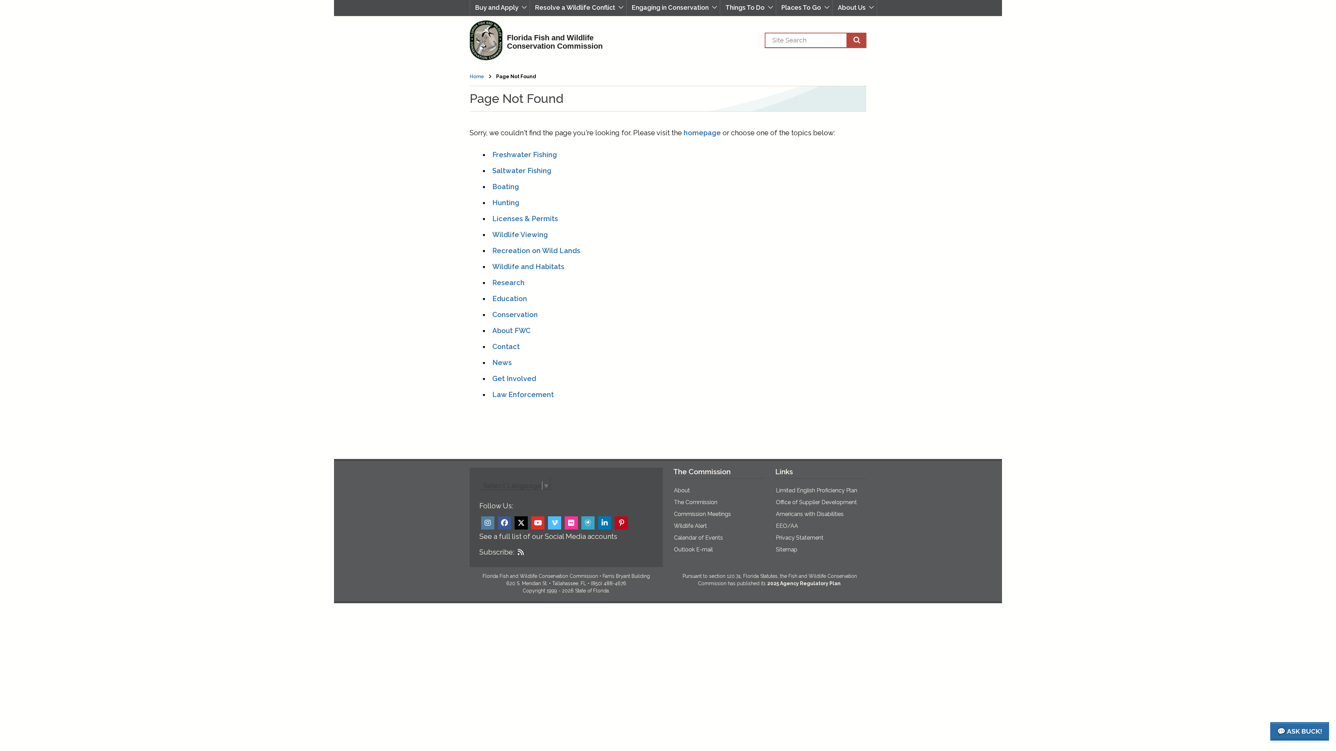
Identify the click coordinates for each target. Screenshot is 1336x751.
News (502, 362)
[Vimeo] (554, 523)
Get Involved (514, 378)
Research (508, 282)
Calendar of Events (698, 537)
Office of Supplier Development (816, 502)
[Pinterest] (621, 523)
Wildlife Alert (690, 526)
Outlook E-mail (693, 549)
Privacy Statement (800, 537)
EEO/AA (787, 526)
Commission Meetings (702, 514)
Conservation (515, 314)
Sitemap (786, 549)
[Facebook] (504, 523)
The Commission (695, 502)
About (682, 490)
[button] (500, 8)
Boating (505, 187)
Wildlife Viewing (520, 235)
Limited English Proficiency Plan (816, 490)
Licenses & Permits (525, 219)
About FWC (511, 330)
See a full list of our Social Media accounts (548, 536)
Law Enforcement (523, 394)
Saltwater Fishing (521, 171)
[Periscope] (588, 523)
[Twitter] (521, 523)
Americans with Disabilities (810, 514)
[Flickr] (571, 523)
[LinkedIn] (604, 523)
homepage (702, 133)
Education (509, 298)
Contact (506, 346)
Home (477, 76)
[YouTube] (537, 523)
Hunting (505, 203)
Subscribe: (496, 552)
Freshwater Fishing (524, 155)
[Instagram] (487, 523)
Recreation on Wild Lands (536, 251)
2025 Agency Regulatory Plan (804, 583)
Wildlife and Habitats (528, 267)
